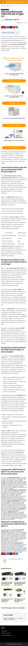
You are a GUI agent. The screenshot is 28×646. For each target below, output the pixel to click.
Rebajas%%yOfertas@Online (12, 19)
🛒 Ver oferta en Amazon (14, 81)
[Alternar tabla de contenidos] (16, 33)
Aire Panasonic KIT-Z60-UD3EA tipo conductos (20, 600)
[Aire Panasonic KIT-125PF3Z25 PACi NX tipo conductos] (7, 573)
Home (2, 5)
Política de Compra (6, 633)
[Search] (26, 2)
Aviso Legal (4, 631)
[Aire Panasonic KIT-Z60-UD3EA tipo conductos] (20, 589)
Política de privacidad (6, 635)
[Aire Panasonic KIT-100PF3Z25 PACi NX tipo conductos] (20, 573)
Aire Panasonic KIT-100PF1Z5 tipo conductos (7, 600)
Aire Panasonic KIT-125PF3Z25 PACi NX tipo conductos (7, 584)
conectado (17, 618)
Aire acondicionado (9, 5)
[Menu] (1, 2)
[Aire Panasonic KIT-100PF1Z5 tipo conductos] (7, 589)
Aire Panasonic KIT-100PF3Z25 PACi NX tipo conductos (20, 584)
